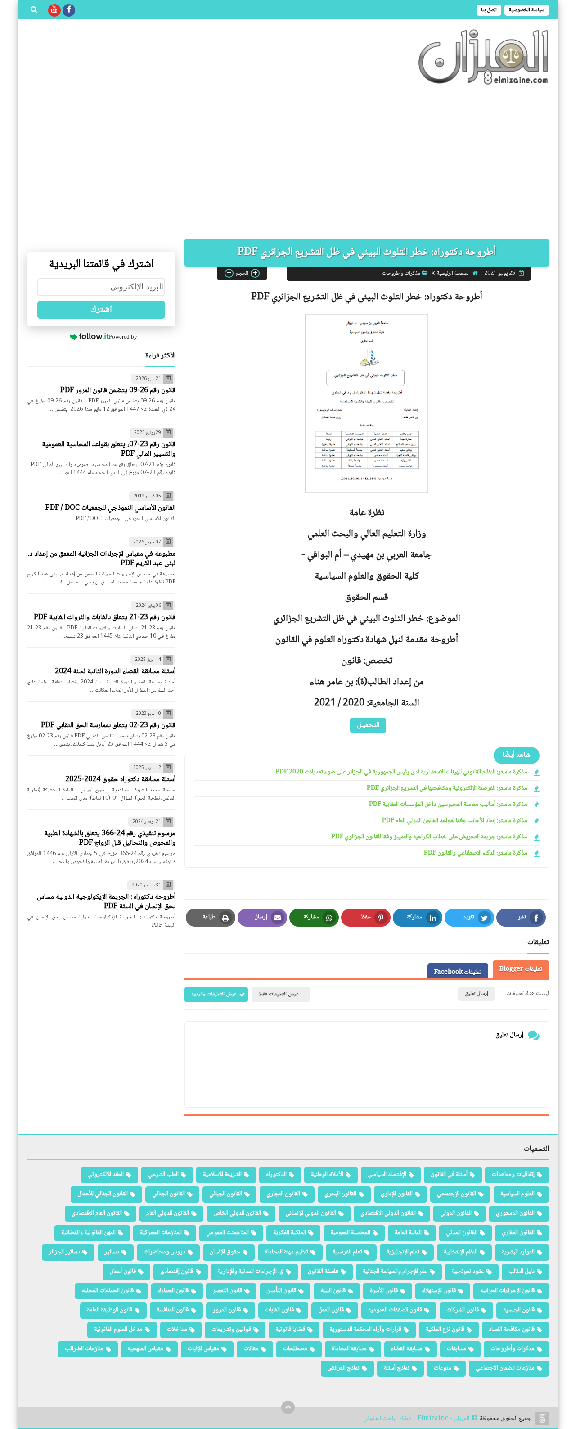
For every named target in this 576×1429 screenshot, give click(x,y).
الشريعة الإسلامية (222, 1174)
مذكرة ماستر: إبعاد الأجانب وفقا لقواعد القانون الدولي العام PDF (454, 821)
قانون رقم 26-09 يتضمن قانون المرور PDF (118, 390)
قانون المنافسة (173, 1310)
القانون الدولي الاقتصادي (388, 1213)
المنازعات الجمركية (161, 1232)
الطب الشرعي (163, 1174)
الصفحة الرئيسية (453, 273)
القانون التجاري (283, 1194)
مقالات (251, 1348)
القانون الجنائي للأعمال (102, 1194)
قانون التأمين (281, 1290)
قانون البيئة (333, 1290)
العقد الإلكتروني (106, 1174)
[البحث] (33, 10)
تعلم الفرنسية (347, 1252)
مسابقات (456, 1348)
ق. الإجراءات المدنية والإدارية (251, 1271)
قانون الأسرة (384, 1290)
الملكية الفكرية (289, 1232)
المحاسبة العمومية (350, 1232)
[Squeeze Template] (542, 1418)
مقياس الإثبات (203, 1348)
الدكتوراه (276, 1174)
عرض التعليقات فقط (278, 994)
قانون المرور (227, 1310)
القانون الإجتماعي (456, 1194)
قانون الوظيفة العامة (109, 1310)
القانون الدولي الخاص (237, 1213)
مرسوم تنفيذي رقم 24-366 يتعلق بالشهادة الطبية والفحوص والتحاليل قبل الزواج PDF (110, 838)
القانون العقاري (518, 1232)
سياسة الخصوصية (526, 10)
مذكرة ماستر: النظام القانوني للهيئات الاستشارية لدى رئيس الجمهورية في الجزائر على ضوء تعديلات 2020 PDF (401, 772)
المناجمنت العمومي (227, 1232)
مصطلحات (295, 1348)
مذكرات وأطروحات (401, 273)
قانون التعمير (227, 1290)
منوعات (442, 1368)
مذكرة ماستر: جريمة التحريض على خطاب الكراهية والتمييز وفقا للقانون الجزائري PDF (429, 837)
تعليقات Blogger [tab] (521, 969)
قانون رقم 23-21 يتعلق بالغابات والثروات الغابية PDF (105, 617)
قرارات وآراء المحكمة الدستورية (365, 1329)
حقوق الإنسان (225, 1252)
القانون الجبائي (225, 1194)
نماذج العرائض (344, 1368)
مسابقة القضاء (407, 1348)
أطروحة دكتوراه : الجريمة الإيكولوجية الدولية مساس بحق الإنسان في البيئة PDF (106, 902)
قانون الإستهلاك (439, 1290)
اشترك (101, 309)
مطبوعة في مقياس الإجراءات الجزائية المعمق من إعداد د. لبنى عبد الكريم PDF (102, 559)
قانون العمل (331, 1310)
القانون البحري (340, 1194)
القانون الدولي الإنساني (310, 1213)
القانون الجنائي (168, 1194)
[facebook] (69, 10)
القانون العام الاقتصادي (97, 1213)
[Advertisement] (288, 162)
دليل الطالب (521, 1271)
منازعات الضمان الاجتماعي (505, 1368)
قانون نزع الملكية (445, 1329)
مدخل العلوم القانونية (118, 1329)
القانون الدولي (456, 1213)
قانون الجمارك (173, 1290)
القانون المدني (461, 1232)
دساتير (111, 1252)
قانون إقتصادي (177, 1271)
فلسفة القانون (323, 1271)
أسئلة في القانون (449, 1174)
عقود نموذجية (468, 1271)
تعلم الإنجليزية (403, 1252)
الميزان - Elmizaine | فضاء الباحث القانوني (416, 1419)
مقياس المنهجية (145, 1348)
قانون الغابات (279, 1310)
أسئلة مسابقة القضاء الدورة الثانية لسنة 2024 (115, 671)
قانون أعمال (122, 1271)
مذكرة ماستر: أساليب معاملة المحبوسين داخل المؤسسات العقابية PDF (448, 804)
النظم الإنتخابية (460, 1252)
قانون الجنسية (519, 1310)
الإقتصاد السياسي (387, 1174)
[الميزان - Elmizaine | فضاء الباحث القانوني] (483, 57)
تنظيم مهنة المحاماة (286, 1252)
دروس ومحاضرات (164, 1252)
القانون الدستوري (515, 1213)
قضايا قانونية (290, 1329)
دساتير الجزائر (64, 1252)
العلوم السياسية (517, 1194)
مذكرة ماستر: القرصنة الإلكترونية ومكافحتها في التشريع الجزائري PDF (447, 788)
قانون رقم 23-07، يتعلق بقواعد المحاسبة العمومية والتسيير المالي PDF (109, 449)
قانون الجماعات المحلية (108, 1290)
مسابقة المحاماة (349, 1348)
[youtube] (54, 10)
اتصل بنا (489, 10)
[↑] (288, 1407)
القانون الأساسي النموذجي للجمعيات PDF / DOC (110, 508)
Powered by (123, 336)
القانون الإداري (397, 1194)
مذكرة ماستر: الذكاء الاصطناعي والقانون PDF (475, 853)
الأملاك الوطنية (327, 1174)
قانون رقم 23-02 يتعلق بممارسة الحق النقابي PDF (108, 725)
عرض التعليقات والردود (214, 994)
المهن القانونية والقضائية (88, 1232)
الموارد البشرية (518, 1252)
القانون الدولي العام (167, 1213)
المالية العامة (408, 1232)
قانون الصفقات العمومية (395, 1310)
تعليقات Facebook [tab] (458, 972)
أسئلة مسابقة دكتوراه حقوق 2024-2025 (120, 779)
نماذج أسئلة (397, 1368)
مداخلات (177, 1329)
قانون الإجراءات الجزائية (507, 1290)
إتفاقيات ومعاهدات (513, 1174)
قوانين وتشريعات (231, 1329)
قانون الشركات (462, 1310)
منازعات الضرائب (84, 1348)
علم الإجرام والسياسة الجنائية (395, 1271)
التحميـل (368, 725)
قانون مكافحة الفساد (512, 1329)
